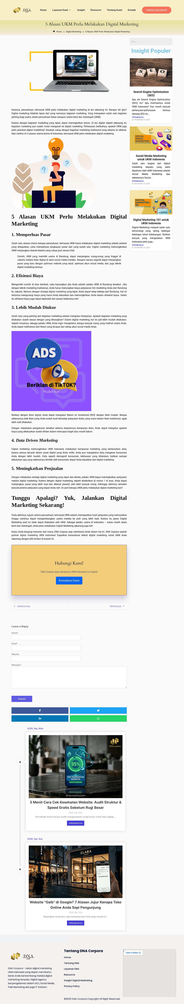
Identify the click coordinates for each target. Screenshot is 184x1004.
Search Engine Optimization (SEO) (151, 93)
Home (43, 10)
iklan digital (35, 415)
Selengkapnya (75, 823)
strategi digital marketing (53, 291)
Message (16, 665)
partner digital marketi (23, 535)
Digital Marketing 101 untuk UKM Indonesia (151, 221)
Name (15, 633)
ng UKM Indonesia (45, 535)
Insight (81, 10)
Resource (96, 10)
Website (15, 654)
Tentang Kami (114, 10)
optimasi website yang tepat (58, 263)
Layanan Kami (60, 10)
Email (14, 643)
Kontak (132, 10)
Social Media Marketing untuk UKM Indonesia (151, 157)
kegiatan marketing (21, 126)
